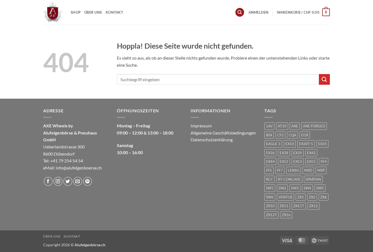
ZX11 (284, 206)
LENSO (293, 170)
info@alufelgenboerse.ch (79, 167)
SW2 (282, 188)
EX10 (289, 144)
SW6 (270, 197)
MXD (308, 170)
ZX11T (298, 206)
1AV (269, 126)
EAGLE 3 (273, 144)
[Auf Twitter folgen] (67, 181)
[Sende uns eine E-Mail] (77, 181)
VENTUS (285, 197)
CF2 (280, 135)
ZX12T (271, 215)
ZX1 (300, 197)
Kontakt (114, 12)
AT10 (282, 126)
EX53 (297, 161)
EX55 (311, 161)
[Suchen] (239, 12)
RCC (269, 179)
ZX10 (270, 206)
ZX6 (323, 197)
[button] (258, 12)
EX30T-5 (306, 144)
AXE (294, 126)
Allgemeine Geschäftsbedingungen (223, 132)
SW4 (307, 188)
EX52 (284, 161)
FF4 (324, 161)
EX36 (270, 153)
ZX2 (312, 197)
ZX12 (313, 206)
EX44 (270, 161)
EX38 (284, 153)
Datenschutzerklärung (212, 139)
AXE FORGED (314, 126)
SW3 (295, 188)
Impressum (201, 125)
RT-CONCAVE (289, 179)
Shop (76, 12)
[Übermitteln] (324, 79)
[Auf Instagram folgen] (58, 181)
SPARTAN (313, 179)
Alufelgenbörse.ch (90, 244)
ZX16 (286, 215)
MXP (321, 170)
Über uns (93, 12)
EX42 (311, 153)
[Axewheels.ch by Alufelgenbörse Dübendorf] (53, 12)
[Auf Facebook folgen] (48, 181)
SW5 (320, 188)
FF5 (269, 170)
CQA (292, 135)
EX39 (297, 153)
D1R (304, 135)
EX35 (322, 144)
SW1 (270, 188)
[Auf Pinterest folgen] (87, 181)
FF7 (280, 170)
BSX (269, 135)
